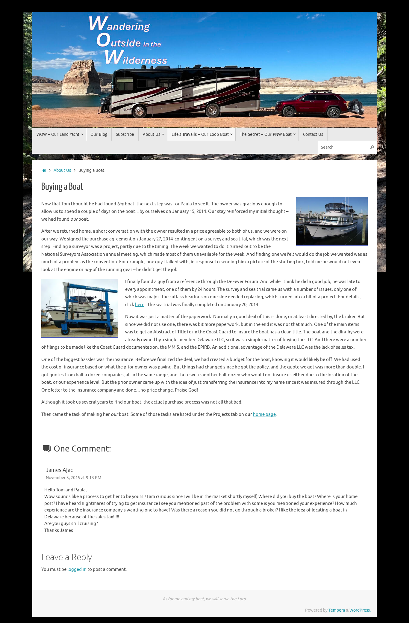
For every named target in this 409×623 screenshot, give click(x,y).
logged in (77, 569)
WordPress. (360, 610)
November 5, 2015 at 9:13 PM (73, 477)
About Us (62, 170)
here (139, 305)
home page (264, 414)
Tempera (336, 610)
